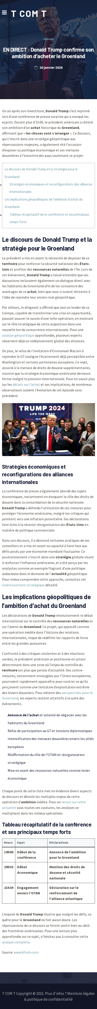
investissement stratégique (23, 585)
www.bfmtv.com (26, 952)
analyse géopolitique (18, 335)
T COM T (29, 13)
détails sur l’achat (26, 384)
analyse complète (16, 942)
